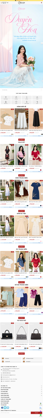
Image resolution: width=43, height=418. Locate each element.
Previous (1, 43)
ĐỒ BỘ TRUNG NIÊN (5, 401)
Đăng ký (36, 412)
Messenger (40, 412)
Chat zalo (40, 408)
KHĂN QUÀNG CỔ (4, 393)
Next (42, 43)
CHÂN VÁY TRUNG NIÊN (6, 399)
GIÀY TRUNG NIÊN (4, 403)
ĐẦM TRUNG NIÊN (4, 389)
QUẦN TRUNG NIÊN (5, 395)
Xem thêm (13, 370)
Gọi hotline (40, 416)
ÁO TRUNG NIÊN (4, 391)
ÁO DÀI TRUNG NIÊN (5, 397)
